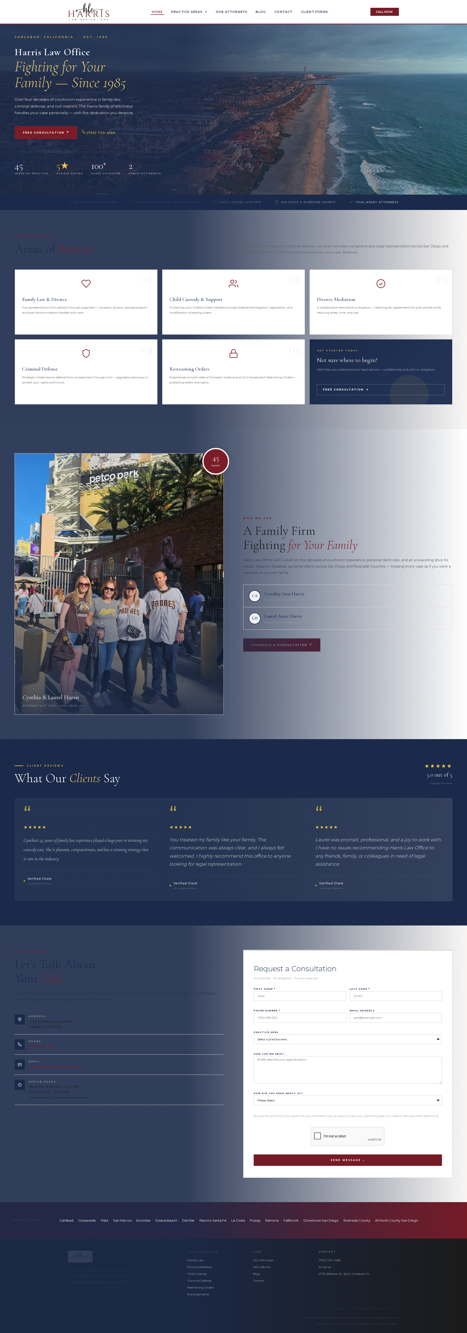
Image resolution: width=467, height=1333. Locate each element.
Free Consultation (44, 132)
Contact (283, 12)
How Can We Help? (269, 1054)
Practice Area (266, 1032)
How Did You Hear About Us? (278, 1093)
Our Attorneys (231, 12)
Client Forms (314, 12)
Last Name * (360, 989)
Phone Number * (267, 1010)
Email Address (362, 1010)
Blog (261, 12)
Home (157, 12)
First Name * (264, 989)
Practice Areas (187, 12)
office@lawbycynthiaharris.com (56, 1066)
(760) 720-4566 (101, 133)
